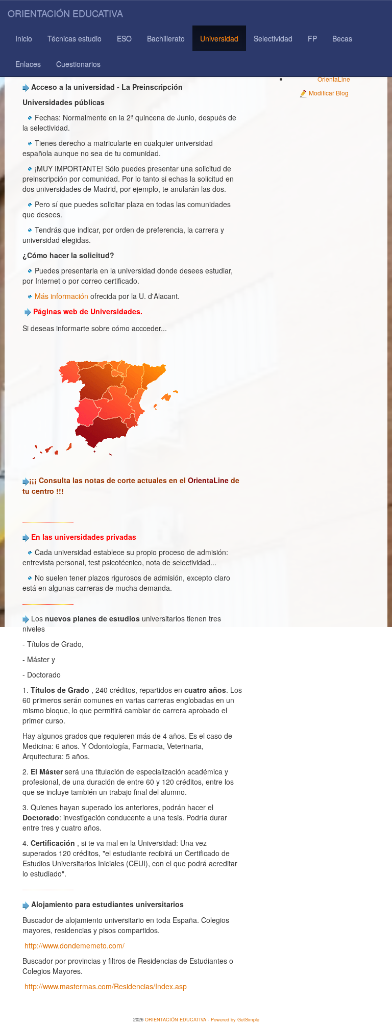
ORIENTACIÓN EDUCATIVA (65, 12)
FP (312, 38)
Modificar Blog (328, 92)
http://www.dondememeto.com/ (74, 945)
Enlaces (28, 64)
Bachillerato (166, 38)
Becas (342, 38)
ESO (124, 38)
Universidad (219, 38)
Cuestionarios (78, 64)
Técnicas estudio (74, 38)
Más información (61, 296)
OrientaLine (333, 78)
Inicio (23, 38)
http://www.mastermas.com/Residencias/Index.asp (105, 986)
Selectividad (273, 38)
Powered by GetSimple (235, 1019)
